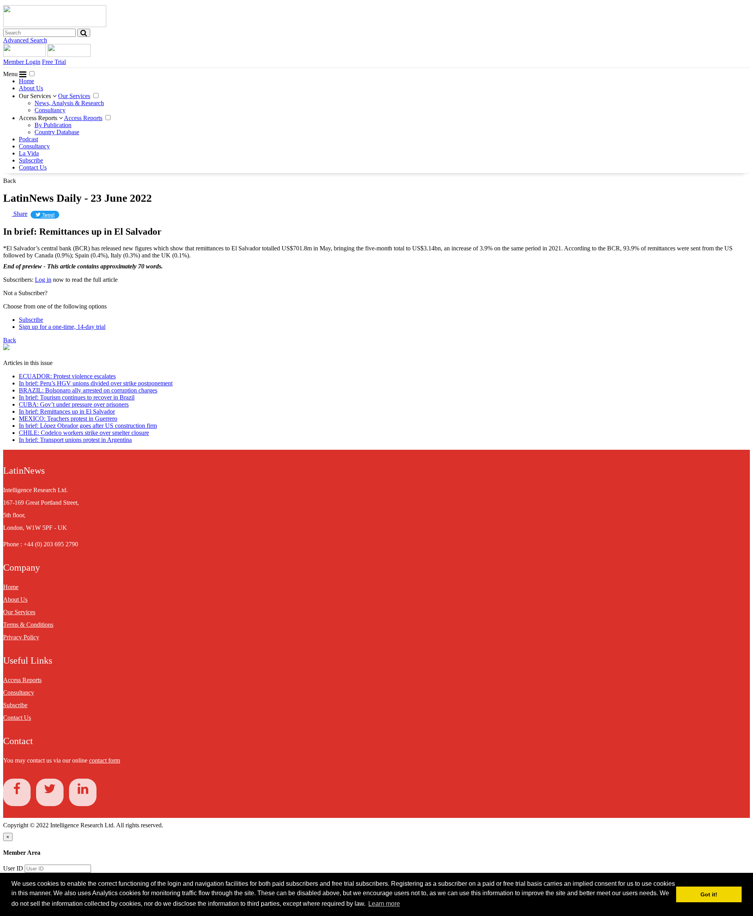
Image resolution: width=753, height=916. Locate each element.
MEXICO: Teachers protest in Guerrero (68, 418)
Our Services (36, 96)
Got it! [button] (708, 894)
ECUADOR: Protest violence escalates (67, 376)
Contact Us (33, 167)
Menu (11, 74)
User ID (13, 868)
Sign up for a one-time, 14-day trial (62, 326)
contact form (104, 760)
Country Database (57, 132)
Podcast (28, 139)
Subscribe (31, 160)
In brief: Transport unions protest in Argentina (75, 439)
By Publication (53, 125)
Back (9, 180)
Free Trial (54, 61)
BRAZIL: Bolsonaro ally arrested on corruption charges (88, 390)
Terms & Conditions (28, 624)
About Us (31, 88)
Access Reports (39, 118)
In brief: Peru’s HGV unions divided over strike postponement (96, 383)
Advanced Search (25, 40)
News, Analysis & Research (69, 103)
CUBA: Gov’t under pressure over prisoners (74, 404)
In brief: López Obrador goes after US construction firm (88, 425)
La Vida (29, 153)
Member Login (21, 61)
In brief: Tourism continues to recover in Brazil (77, 397)
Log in (43, 279)
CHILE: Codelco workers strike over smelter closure (84, 432)
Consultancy (50, 110)
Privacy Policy (21, 637)
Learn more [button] (384, 903)
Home (26, 81)
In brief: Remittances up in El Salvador (67, 411)
